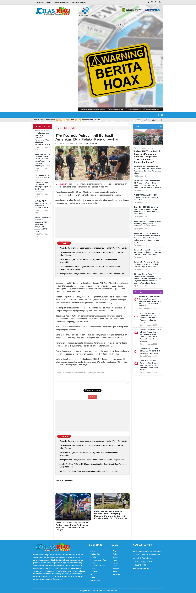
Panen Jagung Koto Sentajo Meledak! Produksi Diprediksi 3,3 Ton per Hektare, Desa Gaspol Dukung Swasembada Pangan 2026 (147, 237)
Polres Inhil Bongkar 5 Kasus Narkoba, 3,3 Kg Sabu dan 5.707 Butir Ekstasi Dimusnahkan (88, 260)
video (92, 575)
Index (49, 126)
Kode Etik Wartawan (98, 566)
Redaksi (48, 2)
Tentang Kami (39, 2)
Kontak (83, 2)
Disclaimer (75, 2)
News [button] (121, 121)
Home (38, 121)
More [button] (147, 121)
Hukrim (88, 121)
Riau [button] (46, 121)
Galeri (93, 569)
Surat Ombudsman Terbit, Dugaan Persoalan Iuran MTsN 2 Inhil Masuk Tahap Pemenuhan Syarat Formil (89, 268)
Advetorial (135, 121)
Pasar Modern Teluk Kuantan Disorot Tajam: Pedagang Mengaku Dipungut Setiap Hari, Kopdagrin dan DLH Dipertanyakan (111, 514)
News (115, 572)
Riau (114, 551)
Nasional (116, 569)
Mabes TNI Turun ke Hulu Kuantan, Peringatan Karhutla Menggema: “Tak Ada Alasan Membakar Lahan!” (147, 156)
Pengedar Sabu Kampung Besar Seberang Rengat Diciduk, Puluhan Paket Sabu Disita (93, 248)
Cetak (94, 397)
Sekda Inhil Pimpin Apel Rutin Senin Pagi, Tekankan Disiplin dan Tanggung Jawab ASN (146, 264)
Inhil (73, 128)
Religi (56, 121)
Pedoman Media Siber (61, 2)
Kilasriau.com (61, 184)
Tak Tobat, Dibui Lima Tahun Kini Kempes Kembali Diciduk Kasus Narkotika (88, 471)
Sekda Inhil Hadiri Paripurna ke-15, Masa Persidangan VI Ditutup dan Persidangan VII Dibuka (147, 252)
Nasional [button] (109, 121)
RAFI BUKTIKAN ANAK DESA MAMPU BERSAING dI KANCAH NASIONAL (146, 197)
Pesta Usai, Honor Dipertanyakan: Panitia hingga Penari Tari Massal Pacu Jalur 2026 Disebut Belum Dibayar (72, 526)
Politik (78, 121)
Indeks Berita (95, 581)
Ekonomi (66, 121)
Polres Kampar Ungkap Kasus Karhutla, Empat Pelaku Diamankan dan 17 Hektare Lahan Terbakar (91, 253)
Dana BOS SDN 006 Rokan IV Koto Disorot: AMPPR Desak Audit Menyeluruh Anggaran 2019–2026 (42, 224)
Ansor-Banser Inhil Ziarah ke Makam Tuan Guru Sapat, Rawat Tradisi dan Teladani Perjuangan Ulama (150, 317)
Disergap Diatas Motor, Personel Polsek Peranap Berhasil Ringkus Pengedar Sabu (92, 274)
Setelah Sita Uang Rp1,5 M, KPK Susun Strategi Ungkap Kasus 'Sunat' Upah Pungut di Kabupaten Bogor (92, 465)
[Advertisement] (92, 222)
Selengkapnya (57, 579)
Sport (98, 121)
